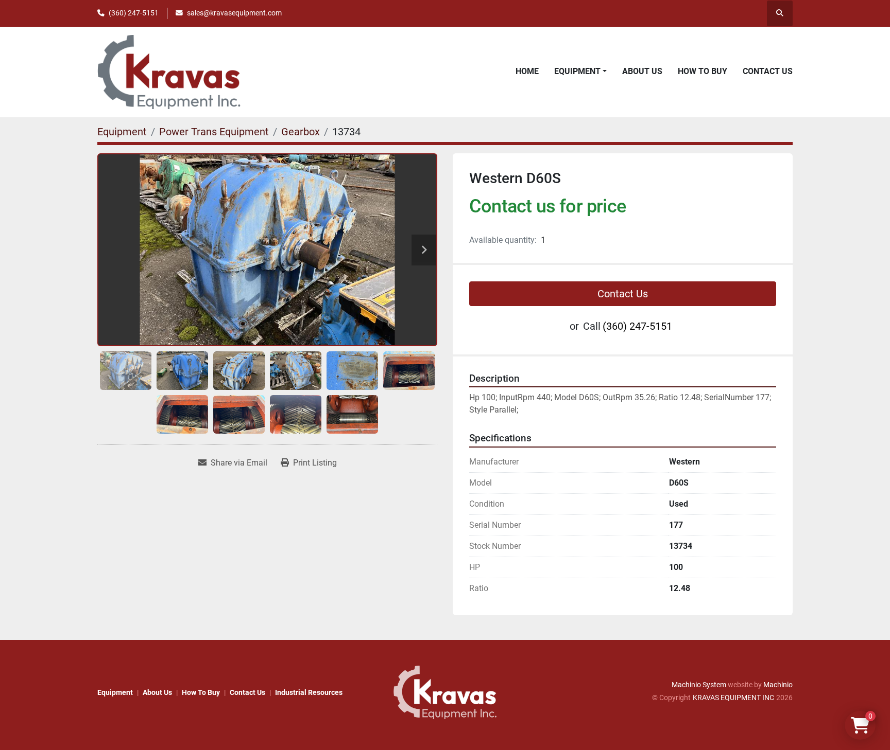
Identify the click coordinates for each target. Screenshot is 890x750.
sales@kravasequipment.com (234, 13)
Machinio (778, 685)
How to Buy (702, 71)
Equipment (577, 71)
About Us (642, 71)
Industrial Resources (309, 692)
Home (527, 71)
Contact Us (768, 71)
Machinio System (699, 685)
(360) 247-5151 (134, 13)
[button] (580, 71)
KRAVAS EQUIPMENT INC (733, 697)
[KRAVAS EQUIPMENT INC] (445, 692)
